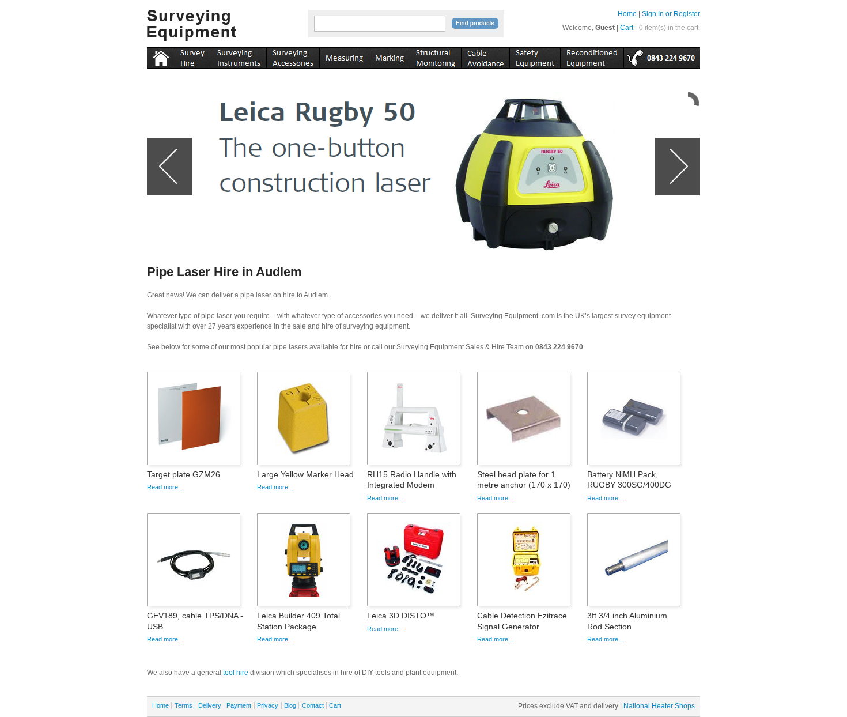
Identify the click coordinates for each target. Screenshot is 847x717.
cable (485, 56)
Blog (290, 705)
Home (627, 14)
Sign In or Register (671, 14)
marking (389, 56)
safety (534, 56)
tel (661, 56)
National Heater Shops (659, 706)
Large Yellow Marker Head (305, 474)
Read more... (165, 487)
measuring (344, 56)
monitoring (435, 56)
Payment (238, 705)
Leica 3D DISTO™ (400, 615)
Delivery (209, 705)
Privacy (267, 705)
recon (591, 56)
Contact (313, 705)
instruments (193, 56)
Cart (626, 28)
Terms (183, 705)
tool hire (235, 673)
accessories (292, 56)
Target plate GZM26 (183, 474)
